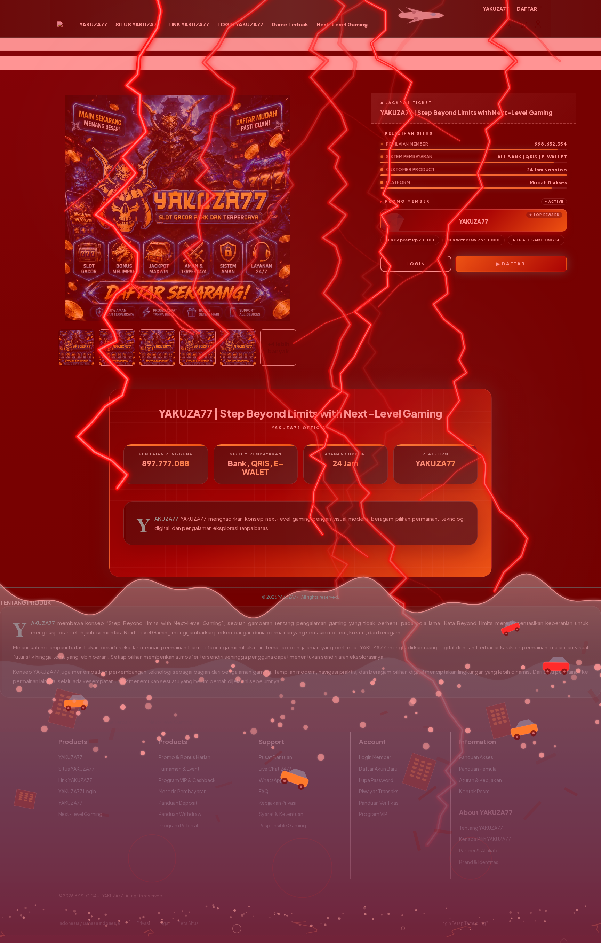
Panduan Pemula (478, 768)
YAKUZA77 (166, 518)
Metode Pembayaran (183, 791)
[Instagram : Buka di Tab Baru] (525, 923)
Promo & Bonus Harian (184, 757)
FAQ (264, 791)
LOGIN (415, 263)
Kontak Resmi (475, 791)
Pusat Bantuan (275, 757)
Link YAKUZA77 (75, 780)
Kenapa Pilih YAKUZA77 (485, 839)
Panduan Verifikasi (379, 803)
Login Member (375, 757)
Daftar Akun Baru (378, 768)
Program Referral (178, 825)
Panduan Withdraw (180, 814)
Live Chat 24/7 (275, 768)
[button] (522, 24)
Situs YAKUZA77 (76, 768)
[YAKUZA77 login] (60, 24)
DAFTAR (513, 263)
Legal (163, 923)
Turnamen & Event (179, 768)
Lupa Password (376, 780)
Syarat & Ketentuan (281, 814)
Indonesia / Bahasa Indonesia (89, 923)
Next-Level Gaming (80, 814)
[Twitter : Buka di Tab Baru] (511, 923)
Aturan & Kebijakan (480, 780)
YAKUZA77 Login (77, 791)
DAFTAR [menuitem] (527, 9)
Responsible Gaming (282, 825)
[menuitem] (93, 25)
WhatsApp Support (281, 780)
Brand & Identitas (478, 862)
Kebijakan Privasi (277, 803)
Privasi (143, 923)
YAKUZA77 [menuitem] (496, 9)
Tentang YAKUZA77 (481, 828)
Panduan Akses (476, 757)
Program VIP (373, 814)
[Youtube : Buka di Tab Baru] (538, 923)
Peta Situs (188, 923)
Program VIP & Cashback (187, 780)
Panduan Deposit (178, 803)
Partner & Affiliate (479, 850)
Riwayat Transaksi (379, 791)
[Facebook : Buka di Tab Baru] (498, 923)
